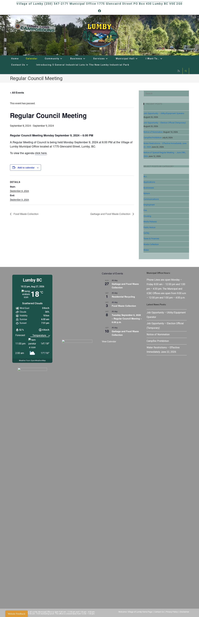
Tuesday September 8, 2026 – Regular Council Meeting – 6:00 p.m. (127, 318)
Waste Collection (151, 244)
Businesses (148, 188)
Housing (147, 216)
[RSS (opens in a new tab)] (178, 71)
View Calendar (109, 341)
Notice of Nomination (153, 132)
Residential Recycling (123, 296)
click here (41, 153)
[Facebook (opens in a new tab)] (99, 11)
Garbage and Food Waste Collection (110, 214)
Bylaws (146, 193)
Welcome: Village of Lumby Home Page (135, 612)
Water (146, 250)
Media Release (150, 221)
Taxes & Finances (151, 238)
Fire (145, 210)
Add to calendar (26, 167)
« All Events (17, 92)
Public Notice (149, 227)
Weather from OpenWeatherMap (32, 361)
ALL (145, 176)
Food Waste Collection (26, 214)
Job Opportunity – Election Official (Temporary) (164, 123)
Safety (146, 233)
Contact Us (159, 612)
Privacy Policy (172, 612)
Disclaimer (184, 612)
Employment (149, 205)
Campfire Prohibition (152, 137)
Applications (149, 182)
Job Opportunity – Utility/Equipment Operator (163, 113)
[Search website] (186, 71)
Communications (151, 199)
